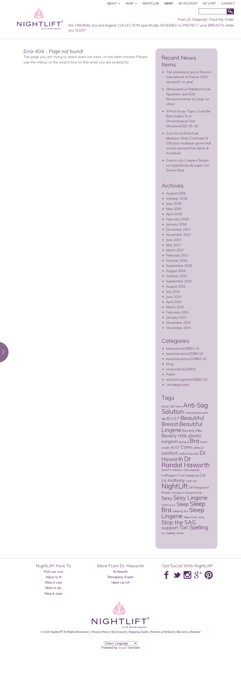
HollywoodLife (191, 470)
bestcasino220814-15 (182, 348)
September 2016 (179, 266)
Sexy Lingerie (190, 497)
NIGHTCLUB (150, 3)
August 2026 (175, 193)
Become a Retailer (189, 631)
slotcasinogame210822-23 (186, 379)
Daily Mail (192, 453)
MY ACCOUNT (188, 3)
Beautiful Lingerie (181, 426)
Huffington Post (172, 475)
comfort (169, 453)
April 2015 (174, 302)
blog (169, 364)
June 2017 (173, 240)
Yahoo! (180, 533)
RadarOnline (193, 492)
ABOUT (111, 3)
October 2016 (176, 260)
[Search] (230, 12)
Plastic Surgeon (173, 492)
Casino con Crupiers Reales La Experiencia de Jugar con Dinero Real (187, 165)
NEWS (169, 3)
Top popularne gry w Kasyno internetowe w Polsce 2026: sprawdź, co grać (188, 77)
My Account (119, 631)
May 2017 (173, 245)
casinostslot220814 (181, 369)
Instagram (192, 475)
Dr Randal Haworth (185, 462)
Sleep (183, 504)
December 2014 (178, 322)
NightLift (174, 486)
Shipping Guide (138, 631)
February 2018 (177, 219)
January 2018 (176, 224)
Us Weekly (168, 533)
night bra (191, 481)
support (169, 527)
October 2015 (176, 276)
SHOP (129, 3)
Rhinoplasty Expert (120, 577)
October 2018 (176, 198)
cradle (181, 453)
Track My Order (221, 19)
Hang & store (53, 593)
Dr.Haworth (120, 571)
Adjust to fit (53, 577)
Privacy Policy (100, 631)
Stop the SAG (178, 522)
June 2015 (173, 297)
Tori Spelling (193, 527)
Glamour (177, 470)
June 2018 (173, 203)
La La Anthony (183, 477)
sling (201, 517)
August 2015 (175, 286)
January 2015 (176, 317)
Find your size (53, 571)
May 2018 (173, 209)
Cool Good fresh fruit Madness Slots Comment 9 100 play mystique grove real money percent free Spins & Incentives (188, 143)
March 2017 (175, 250)
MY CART (209, 3)
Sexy (166, 498)
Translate (133, 647)
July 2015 (173, 291)
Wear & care (53, 582)
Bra (194, 440)
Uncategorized (177, 385)
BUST (175, 447)
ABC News (175, 406)
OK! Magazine (199, 487)
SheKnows (168, 505)
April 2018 (174, 214)
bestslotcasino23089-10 (184, 353)
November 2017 (178, 235)
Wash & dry (53, 588)
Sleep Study (190, 517)
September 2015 (179, 281)
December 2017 (178, 229)
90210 (165, 406)
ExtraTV (166, 470)
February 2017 (177, 255)
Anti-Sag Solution (184, 408)
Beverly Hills (192, 430)
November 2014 (178, 328)
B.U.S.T (173, 418)
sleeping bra (180, 511)
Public (170, 374)
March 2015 (175, 307)
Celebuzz (198, 447)
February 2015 (177, 312)
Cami (186, 447)
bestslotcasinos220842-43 (186, 359)
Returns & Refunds (162, 631)
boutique (184, 442)
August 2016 (175, 271)
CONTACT (228, 3)
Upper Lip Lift (120, 582)
